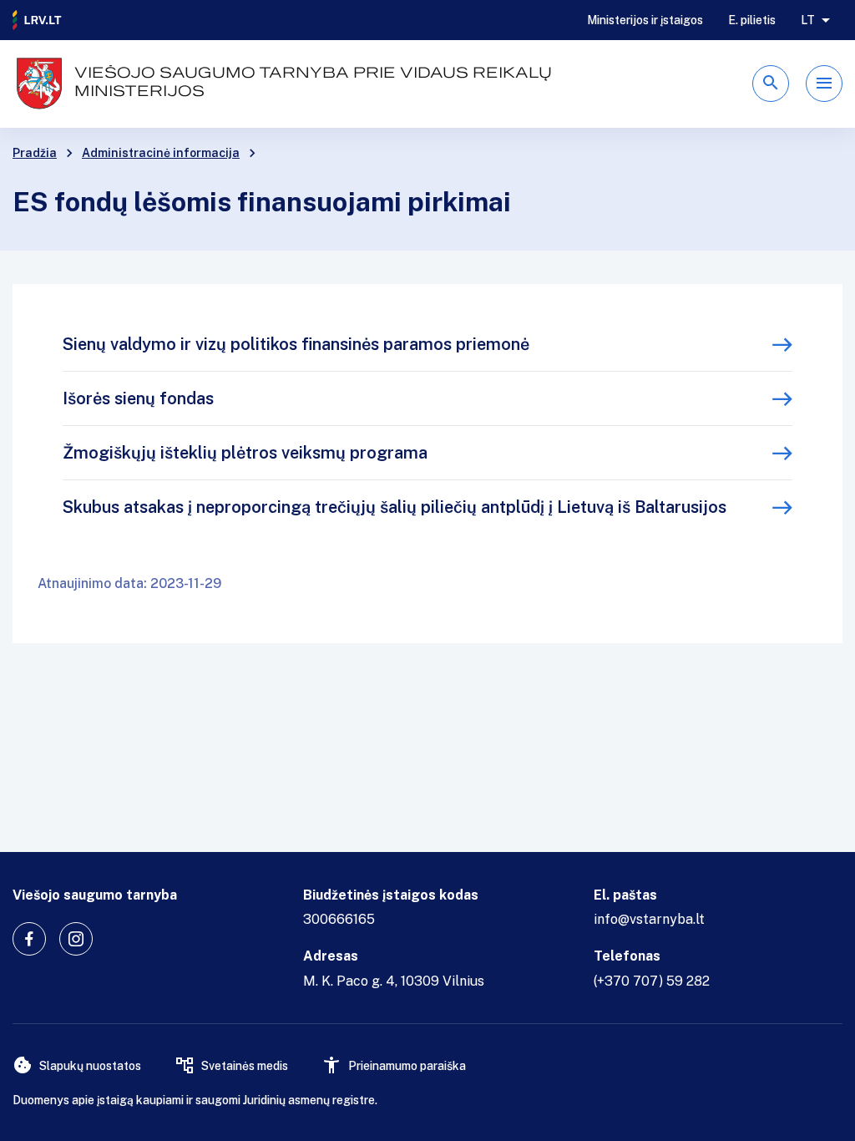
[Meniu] (824, 83)
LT (808, 20)
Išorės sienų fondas (138, 398)
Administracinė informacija (161, 153)
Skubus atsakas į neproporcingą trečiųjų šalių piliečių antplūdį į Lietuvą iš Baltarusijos (394, 507)
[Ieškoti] (770, 83)
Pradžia (35, 153)
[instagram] (76, 939)
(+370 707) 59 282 (652, 981)
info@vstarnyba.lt (649, 919)
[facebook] (29, 939)
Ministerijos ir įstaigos (645, 20)
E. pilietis (752, 20)
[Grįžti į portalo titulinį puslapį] (38, 20)
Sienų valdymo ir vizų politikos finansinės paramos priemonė (296, 344)
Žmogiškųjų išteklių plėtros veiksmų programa (245, 453)
